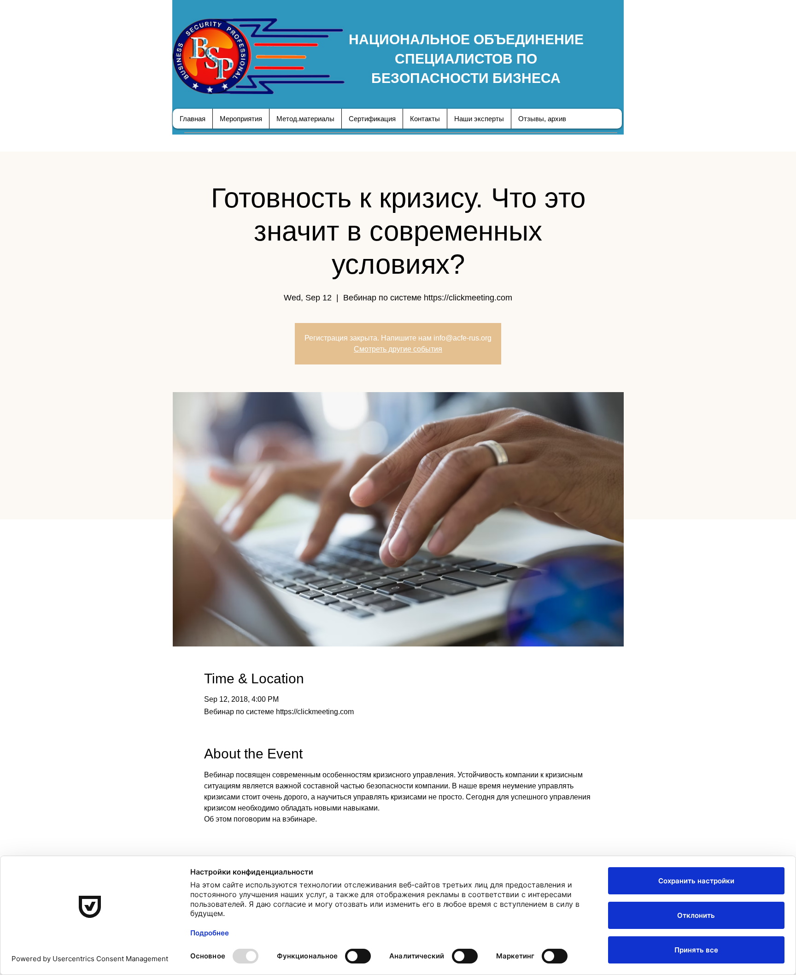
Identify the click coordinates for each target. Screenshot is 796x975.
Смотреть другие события (398, 349)
